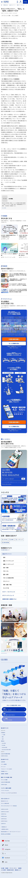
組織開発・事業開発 (4, 773)
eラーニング (3, 766)
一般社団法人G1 (4, 826)
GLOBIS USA (3, 823)
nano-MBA (4, 743)
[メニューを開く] (2, 2)
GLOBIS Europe (4, 816)
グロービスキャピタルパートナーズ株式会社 (9, 805)
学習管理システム (4, 771)
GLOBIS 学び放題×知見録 (5, 753)
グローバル (5, 571)
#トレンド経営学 (15, 15)
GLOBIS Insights (4, 784)
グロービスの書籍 (4, 779)
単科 (9, 714)
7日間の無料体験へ (14, 339)
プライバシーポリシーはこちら (6, 484)
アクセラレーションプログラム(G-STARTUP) (9, 792)
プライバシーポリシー (13, 868)
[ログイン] (20, 2)
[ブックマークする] (17, 235)
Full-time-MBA (4, 747)
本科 (9, 709)
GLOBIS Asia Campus (5, 811)
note (6, 862)
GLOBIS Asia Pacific (4, 809)
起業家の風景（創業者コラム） (9, 599)
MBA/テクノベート (12, 4)
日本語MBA (3, 732)
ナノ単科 (7, 719)
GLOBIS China (3, 814)
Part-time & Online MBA (6, 749)
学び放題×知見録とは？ (5, 550)
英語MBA (2, 741)
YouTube (7, 841)
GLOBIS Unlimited (4, 755)
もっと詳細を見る (14, 343)
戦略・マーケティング (20, 4)
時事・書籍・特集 (7, 584)
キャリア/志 (6, 588)
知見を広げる (6, 4)
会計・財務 (5, 567)
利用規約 (6, 868)
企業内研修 (3, 761)
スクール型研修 (4, 764)
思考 (4, 557)
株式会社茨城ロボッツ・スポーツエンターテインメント (11, 831)
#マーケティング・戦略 (6, 15)
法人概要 (2, 868)
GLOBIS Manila (4, 818)
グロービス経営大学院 (8, 578)
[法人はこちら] (25, 2)
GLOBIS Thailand (4, 821)
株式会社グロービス (4, 801)
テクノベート (6, 581)
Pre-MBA (3, 745)
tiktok (6, 845)
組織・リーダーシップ (8, 564)
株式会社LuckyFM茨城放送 (5, 834)
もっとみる (4, 207)
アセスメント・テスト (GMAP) (6, 769)
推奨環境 (19, 868)
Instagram (7, 849)
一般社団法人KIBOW (4, 829)
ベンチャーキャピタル (5, 790)
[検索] (17, 2)
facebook (7, 858)
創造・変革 (5, 574)
